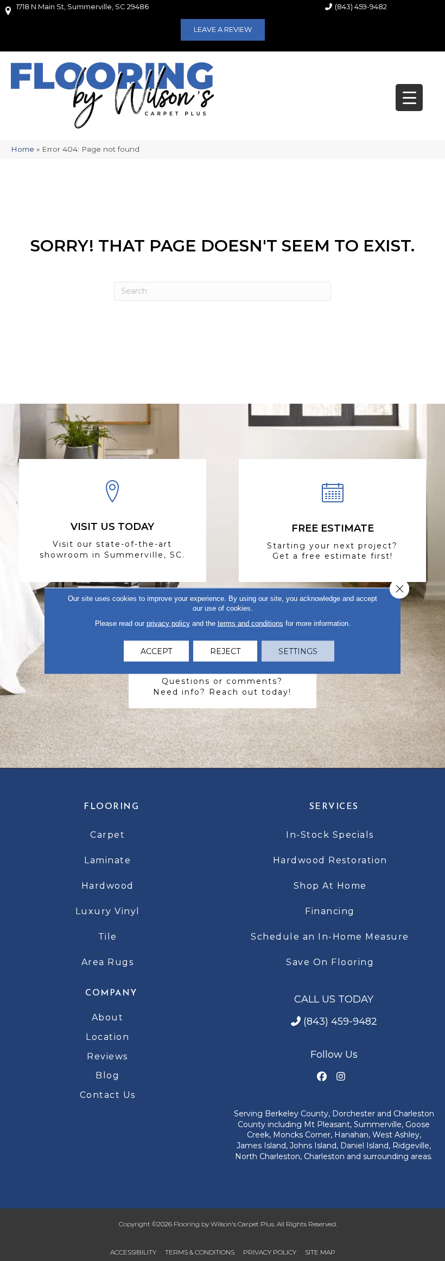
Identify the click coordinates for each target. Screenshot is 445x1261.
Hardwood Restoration (330, 860)
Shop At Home (330, 886)
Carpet (107, 835)
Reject (225, 651)
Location (107, 1037)
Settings (297, 651)
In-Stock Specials (330, 835)
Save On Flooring (330, 962)
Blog (107, 1075)
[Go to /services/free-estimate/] (332, 520)
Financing (330, 911)
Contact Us (108, 1095)
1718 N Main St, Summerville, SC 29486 (82, 6)
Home (22, 149)
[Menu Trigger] (409, 97)
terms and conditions (250, 623)
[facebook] (321, 1077)
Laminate (107, 860)
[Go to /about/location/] (112, 521)
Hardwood (107, 886)
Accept (156, 651)
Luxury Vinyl (107, 911)
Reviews (107, 1056)
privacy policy (168, 623)
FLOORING (111, 807)
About (108, 1017)
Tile (107, 937)
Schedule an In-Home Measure (330, 937)
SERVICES (334, 807)
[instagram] (340, 1077)
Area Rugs (107, 962)
